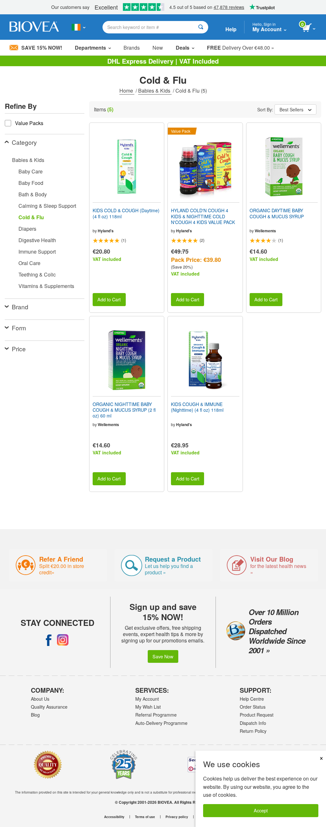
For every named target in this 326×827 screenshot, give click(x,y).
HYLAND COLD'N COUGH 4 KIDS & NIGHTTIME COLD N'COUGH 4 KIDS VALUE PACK (203, 216)
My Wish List (148, 707)
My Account (147, 699)
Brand (20, 306)
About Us (40, 699)
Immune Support (37, 251)
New (157, 47)
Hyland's (106, 231)
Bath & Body (32, 194)
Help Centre (252, 699)
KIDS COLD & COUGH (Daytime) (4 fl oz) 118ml (126, 213)
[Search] (200, 27)
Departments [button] (90, 47)
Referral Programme (156, 714)
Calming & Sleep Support (47, 205)
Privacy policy (177, 816)
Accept (261, 810)
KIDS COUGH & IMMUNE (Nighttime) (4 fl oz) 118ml (197, 407)
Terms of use (145, 816)
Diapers (27, 228)
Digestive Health (37, 240)
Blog (35, 714)
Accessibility (114, 816)
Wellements (265, 231)
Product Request (256, 714)
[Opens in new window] (49, 640)
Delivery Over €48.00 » (240, 47)
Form (19, 327)
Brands (132, 47)
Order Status (253, 707)
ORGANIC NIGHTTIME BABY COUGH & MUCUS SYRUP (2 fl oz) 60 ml (124, 410)
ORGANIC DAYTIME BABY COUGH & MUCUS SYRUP (277, 213)
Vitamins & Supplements (46, 286)
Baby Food (30, 182)
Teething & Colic (37, 274)
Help (231, 29)
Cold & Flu (31, 217)
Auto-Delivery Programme (161, 723)
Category (24, 142)
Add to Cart (109, 299)
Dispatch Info (253, 723)
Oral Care (29, 263)
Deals (182, 47)
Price (19, 348)
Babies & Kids (155, 90)
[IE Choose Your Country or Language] (78, 27)
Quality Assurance (49, 707)
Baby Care (30, 171)
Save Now (162, 656)
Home (126, 90)
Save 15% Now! (41, 47)
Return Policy (253, 731)
